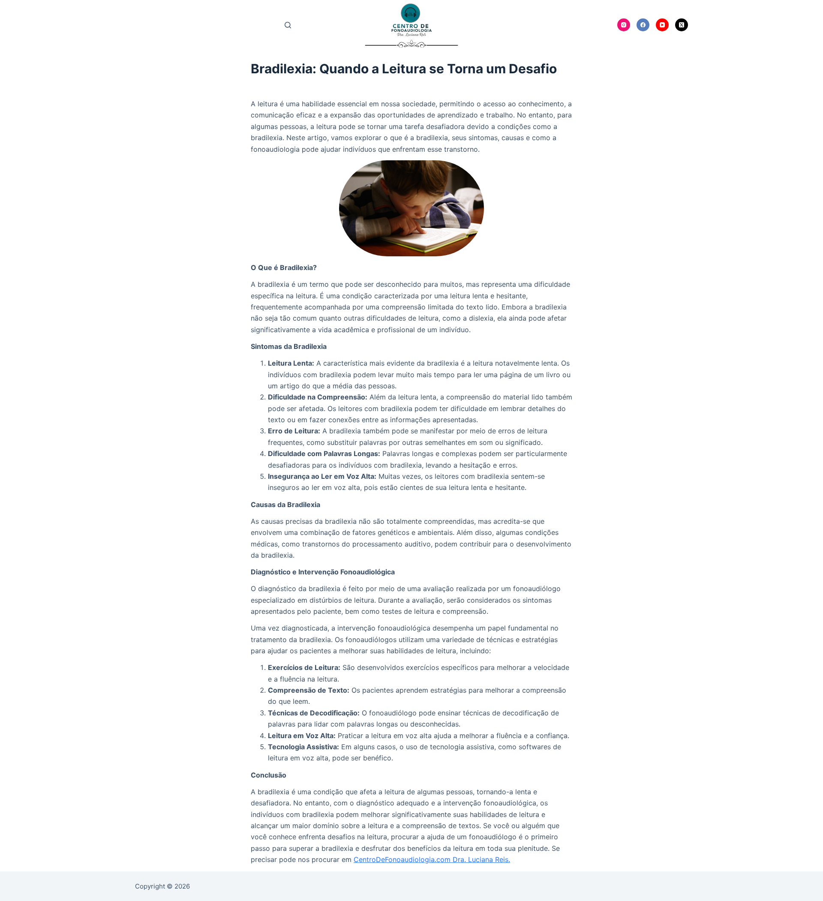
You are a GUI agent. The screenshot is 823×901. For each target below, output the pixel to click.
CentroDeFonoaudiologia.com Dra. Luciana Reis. (432, 859)
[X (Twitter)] (681, 24)
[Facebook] (643, 24)
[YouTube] (662, 24)
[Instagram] (623, 24)
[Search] (288, 25)
